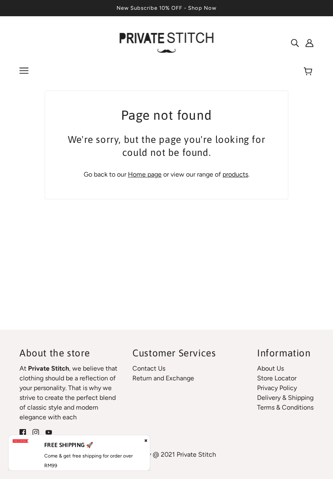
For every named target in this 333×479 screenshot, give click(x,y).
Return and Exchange (163, 378)
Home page (145, 174)
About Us (270, 368)
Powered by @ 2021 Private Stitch (166, 454)
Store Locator (276, 378)
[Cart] (309, 71)
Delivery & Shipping (285, 397)
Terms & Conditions (285, 407)
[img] (295, 43)
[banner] (167, 42)
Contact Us (148, 368)
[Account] (309, 43)
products (235, 174)
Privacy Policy (277, 388)
